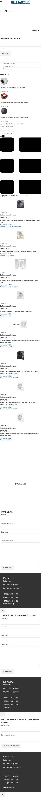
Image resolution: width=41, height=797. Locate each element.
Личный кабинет (20, 499)
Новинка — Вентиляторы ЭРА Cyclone (12, 87)
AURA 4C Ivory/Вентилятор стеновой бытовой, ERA (18, 251)
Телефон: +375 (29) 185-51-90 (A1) (16, 462)
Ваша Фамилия (6, 627)
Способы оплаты (20, 506)
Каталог (20, 490)
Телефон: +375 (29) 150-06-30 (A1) (16, 459)
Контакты (20, 497)
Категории (3, 16)
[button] (8, 64)
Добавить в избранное (8, 215)
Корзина (21, 501)
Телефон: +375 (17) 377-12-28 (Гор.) (16, 468)
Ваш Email (4, 532)
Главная (3, 124)
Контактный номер (7, 523)
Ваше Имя (4, 514)
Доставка (20, 503)
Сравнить (3, 212)
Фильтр (5, 53)
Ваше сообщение (7, 541)
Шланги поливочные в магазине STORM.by (14, 102)
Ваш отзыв (5, 644)
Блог (20, 495)
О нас (20, 493)
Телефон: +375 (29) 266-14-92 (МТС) (16, 465)
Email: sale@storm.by (11, 474)
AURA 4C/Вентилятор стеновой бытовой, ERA (16, 311)
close (35, 30)
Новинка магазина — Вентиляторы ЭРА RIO (14, 117)
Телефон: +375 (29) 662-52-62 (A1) (16, 456)
